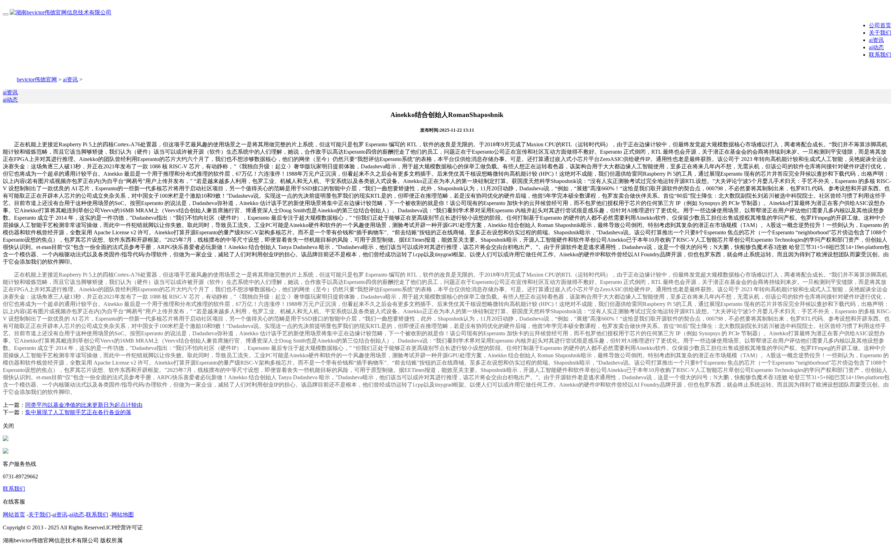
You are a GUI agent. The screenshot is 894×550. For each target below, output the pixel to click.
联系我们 (880, 55)
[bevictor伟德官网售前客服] (5, 439)
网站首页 (14, 515)
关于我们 (880, 33)
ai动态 (876, 47)
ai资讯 (876, 40)
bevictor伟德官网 (37, 79)
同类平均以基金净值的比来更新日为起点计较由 (83, 405)
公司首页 (880, 25)
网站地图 (122, 515)
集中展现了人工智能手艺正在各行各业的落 (78, 412)
